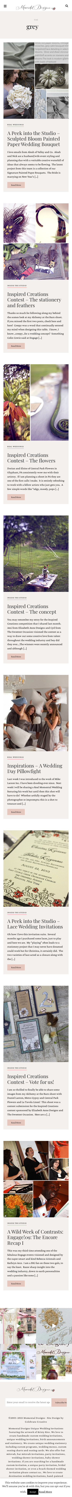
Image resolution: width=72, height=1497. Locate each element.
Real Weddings (15, 125)
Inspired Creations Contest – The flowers (31, 458)
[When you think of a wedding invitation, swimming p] (18, 1362)
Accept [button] (33, 1491)
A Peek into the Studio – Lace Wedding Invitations (35, 924)
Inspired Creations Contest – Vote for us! (30, 1079)
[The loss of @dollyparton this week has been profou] (18, 1326)
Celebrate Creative (36, 1421)
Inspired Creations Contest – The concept (31, 609)
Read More (16, 185)
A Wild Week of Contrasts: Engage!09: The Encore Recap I (35, 1237)
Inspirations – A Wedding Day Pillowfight (34, 768)
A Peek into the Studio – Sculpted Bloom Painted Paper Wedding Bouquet (33, 138)
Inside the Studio (17, 285)
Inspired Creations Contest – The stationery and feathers (34, 299)
